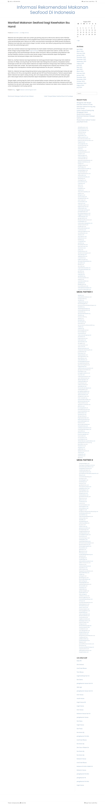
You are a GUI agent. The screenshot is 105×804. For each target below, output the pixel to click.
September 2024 (81, 83)
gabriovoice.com (83, 500)
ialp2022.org (80, 318)
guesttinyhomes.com (84, 485)
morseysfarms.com (82, 437)
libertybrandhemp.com (84, 615)
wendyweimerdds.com (83, 198)
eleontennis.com (82, 248)
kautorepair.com (82, 353)
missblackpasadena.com (85, 513)
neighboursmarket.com (84, 619)
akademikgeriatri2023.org (84, 308)
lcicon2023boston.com (83, 286)
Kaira (18, 803)
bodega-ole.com (83, 624)
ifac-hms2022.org (82, 321)
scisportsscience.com (84, 648)
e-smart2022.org (81, 241)
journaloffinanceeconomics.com (86, 643)
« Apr (78, 40)
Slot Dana (79, 721)
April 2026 (79, 49)
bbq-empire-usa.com (83, 444)
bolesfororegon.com (84, 622)
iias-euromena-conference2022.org (86, 325)
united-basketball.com (84, 523)
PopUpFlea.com (81, 188)
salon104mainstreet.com (83, 378)
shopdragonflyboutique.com (84, 429)
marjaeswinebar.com (83, 355)
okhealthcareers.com (83, 127)
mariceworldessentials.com (84, 399)
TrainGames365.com (82, 158)
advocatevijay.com (82, 254)
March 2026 (80, 51)
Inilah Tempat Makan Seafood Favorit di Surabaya (58, 96)
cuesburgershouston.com (85, 471)
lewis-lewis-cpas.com (83, 246)
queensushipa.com (82, 196)
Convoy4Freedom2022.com (84, 269)
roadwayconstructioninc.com (84, 427)
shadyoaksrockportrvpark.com (85, 350)
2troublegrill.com (83, 557)
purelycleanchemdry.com (84, 177)
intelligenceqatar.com (83, 165)
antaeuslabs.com (82, 175)
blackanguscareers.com (84, 620)
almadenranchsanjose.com (84, 253)
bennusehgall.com (82, 331)
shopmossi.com (82, 564)
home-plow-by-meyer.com (85, 486)
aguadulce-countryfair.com (84, 404)
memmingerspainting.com (84, 210)
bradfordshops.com (82, 251)
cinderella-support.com (83, 205)
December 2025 (81, 57)
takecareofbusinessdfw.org (84, 168)
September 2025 (81, 61)
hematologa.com (83, 481)
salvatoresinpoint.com (83, 224)
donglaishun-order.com (83, 396)
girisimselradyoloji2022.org (84, 313)
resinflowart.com (83, 501)
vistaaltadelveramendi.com (85, 468)
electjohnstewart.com (84, 632)
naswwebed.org (81, 258)
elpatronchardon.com (83, 394)
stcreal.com (80, 186)
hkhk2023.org (81, 272)
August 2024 (80, 85)
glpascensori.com (83, 551)
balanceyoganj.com (82, 155)
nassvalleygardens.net (84, 630)
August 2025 (80, 63)
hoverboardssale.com (83, 145)
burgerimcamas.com (83, 652)
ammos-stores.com (83, 607)
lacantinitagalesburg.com (84, 361)
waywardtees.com (82, 135)
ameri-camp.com (82, 200)
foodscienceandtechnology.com (86, 647)
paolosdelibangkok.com (83, 421)
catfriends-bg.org (82, 132)
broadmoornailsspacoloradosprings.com (88, 511)
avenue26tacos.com (83, 508)
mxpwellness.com (83, 567)
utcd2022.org (81, 315)
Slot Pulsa (79, 728)
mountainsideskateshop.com (86, 602)
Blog (14, 89)
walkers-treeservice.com (84, 562)
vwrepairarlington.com (84, 463)
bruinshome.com (83, 536)
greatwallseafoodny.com (85, 496)
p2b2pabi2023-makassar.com (85, 297)
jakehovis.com (81, 406)
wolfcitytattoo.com (83, 539)
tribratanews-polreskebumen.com (87, 635)
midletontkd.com (83, 589)
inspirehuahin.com (82, 208)
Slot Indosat (80, 664)
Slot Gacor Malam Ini (83, 747)
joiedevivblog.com (83, 612)
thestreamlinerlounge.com (85, 625)
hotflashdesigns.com (83, 216)
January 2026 (80, 55)
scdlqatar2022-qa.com (83, 302)
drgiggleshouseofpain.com (84, 215)
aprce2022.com (81, 263)
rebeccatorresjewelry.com (84, 191)
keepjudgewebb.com (84, 582)
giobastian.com (82, 549)
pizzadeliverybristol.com (83, 363)
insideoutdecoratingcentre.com (85, 223)
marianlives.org (81, 134)
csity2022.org (81, 328)
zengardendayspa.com (84, 531)
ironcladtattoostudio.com (85, 534)
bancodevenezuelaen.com (84, 138)
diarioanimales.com (82, 341)
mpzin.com (80, 185)
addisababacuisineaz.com (85, 650)
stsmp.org (80, 148)
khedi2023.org (81, 307)
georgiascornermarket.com (84, 369)
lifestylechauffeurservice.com (85, 220)
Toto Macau (80, 672)
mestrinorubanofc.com (84, 627)
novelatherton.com (83, 629)
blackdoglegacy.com (83, 490)
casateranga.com (83, 559)
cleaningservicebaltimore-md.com (87, 465)
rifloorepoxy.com (83, 552)
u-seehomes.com (82, 229)
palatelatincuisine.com (84, 488)
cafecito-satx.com (83, 526)
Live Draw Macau (82, 668)
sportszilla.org (81, 431)
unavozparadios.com (83, 345)
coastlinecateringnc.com (84, 470)
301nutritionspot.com (84, 605)
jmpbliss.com (81, 193)
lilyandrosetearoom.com (84, 544)
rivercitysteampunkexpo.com (86, 599)
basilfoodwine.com (83, 592)
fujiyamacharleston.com (83, 393)
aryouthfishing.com (83, 521)
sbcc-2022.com (81, 266)
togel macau (80, 706)
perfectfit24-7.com (82, 371)
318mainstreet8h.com (83, 381)
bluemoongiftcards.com (84, 597)
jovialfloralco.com (82, 226)
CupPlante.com (81, 183)
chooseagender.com (82, 143)
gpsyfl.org (80, 457)
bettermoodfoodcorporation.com (85, 140)
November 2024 (81, 79)
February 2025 (81, 73)
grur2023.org (81, 271)
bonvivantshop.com (82, 181)
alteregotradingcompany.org (84, 261)
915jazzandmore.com (83, 403)
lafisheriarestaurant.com (83, 401)
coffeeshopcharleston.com (84, 376)
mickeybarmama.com (83, 426)
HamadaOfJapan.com (83, 170)
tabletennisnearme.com (83, 451)
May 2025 (79, 67)
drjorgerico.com (81, 195)
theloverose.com (83, 498)
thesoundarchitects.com (84, 579)
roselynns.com (81, 153)
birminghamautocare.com (84, 409)
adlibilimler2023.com (82, 256)
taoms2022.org (81, 323)
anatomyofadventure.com (85, 584)
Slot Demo (80, 679)
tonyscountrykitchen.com (84, 411)
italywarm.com (82, 642)
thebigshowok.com (83, 493)
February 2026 (81, 53)
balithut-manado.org (82, 259)
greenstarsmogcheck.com (84, 364)
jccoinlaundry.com (82, 351)
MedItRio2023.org (82, 284)
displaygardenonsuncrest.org (85, 442)
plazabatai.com (81, 336)
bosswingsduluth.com (83, 408)
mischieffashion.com (82, 233)
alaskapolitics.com (82, 147)
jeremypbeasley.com (83, 211)
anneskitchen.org (83, 514)
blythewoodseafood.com (84, 419)
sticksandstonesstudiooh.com (86, 561)
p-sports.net (82, 503)
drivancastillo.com (83, 586)
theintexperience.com (83, 128)
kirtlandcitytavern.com (84, 604)
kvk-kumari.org (82, 645)
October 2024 (80, 81)
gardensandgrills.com (84, 591)
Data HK (79, 661)
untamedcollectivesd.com (85, 566)
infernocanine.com (83, 569)
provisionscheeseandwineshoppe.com (87, 305)
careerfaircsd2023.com (83, 281)
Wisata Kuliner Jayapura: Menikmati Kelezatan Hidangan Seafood (86, 116)
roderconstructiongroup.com (84, 335)
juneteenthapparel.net (84, 640)
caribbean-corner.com (84, 595)
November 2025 (81, 59)
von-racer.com (81, 374)
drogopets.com (81, 447)
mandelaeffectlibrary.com (84, 152)
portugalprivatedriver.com (84, 373)
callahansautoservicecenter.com (85, 368)
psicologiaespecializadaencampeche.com (88, 473)
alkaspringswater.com (83, 379)
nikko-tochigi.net (83, 594)
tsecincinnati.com (82, 333)
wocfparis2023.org (82, 298)
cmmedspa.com (82, 587)
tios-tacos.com (82, 524)
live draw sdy (80, 744)
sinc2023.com (81, 300)
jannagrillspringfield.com (83, 391)
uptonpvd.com (82, 556)
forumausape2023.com (83, 277)
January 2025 (80, 75)
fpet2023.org (81, 239)
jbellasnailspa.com (82, 412)
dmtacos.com (82, 475)
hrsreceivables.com (82, 201)
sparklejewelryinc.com (84, 533)
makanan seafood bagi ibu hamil (28, 89)
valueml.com (81, 190)
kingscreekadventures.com (84, 173)
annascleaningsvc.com (84, 538)
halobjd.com (81, 163)
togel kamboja (34, 50)
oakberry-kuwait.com (83, 384)
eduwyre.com (81, 234)
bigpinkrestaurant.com (83, 206)
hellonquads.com (82, 340)
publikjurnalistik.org (83, 638)
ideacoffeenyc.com (82, 358)
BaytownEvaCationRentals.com (85, 160)
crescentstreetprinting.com (85, 476)
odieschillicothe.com (82, 359)
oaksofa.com (81, 452)
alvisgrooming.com (82, 416)
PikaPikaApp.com (82, 167)
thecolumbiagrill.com (82, 303)
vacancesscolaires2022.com (84, 289)
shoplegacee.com (82, 180)
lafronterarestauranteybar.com (86, 543)
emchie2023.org (81, 312)
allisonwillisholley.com (84, 572)
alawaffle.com (82, 519)
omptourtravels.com (83, 634)
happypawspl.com (82, 366)
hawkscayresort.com (83, 338)
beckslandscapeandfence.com (86, 466)
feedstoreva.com (82, 446)
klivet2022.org (81, 320)
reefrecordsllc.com (83, 518)
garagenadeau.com (82, 218)
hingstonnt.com (81, 142)
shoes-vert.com (81, 346)
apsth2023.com (81, 282)
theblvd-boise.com (82, 238)
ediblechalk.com (81, 449)
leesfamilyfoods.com (83, 244)
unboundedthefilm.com (83, 130)
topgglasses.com (83, 509)
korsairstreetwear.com (84, 505)
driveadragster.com (83, 480)
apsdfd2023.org (81, 276)
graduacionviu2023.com (84, 528)
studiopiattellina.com (83, 389)
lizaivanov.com (82, 483)
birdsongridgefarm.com (84, 610)
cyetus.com (80, 249)
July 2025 (79, 65)
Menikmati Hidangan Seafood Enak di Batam (21, 96)
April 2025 (79, 69)
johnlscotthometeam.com (84, 228)
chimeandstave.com (83, 495)
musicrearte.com (82, 436)
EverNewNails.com (82, 221)
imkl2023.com (81, 279)
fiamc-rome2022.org (82, 398)
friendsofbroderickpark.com (84, 388)
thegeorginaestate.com (83, 417)
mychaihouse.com (82, 414)
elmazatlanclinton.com (83, 356)
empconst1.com (81, 203)
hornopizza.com (83, 478)
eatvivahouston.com (84, 491)
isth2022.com (81, 295)
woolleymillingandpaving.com (86, 554)
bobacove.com (81, 422)
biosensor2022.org (82, 316)
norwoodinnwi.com (83, 617)
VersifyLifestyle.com (82, 172)
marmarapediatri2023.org (84, 310)
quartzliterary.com (82, 386)
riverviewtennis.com (82, 439)
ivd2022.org (80, 326)
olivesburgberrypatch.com (85, 546)
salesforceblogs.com (83, 157)
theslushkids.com (83, 548)
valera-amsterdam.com (84, 614)
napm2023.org (81, 274)
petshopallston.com (83, 506)
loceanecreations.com (84, 609)
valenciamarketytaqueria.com (86, 516)
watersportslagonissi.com (84, 231)
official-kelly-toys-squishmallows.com (86, 441)
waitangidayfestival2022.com (84, 287)
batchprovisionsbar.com (83, 432)
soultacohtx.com (81, 454)
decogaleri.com (81, 343)
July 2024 (79, 87)
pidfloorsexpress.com (83, 137)
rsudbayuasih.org (83, 637)
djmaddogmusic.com (84, 577)
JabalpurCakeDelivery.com (84, 162)
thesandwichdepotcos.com (84, 213)
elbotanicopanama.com (83, 348)
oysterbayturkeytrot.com (85, 541)
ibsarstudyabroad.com (83, 330)
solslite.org (81, 574)
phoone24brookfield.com (84, 424)
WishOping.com (81, 178)
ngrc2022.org (81, 243)
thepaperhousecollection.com (86, 571)
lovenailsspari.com (82, 383)
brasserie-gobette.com (83, 434)
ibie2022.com (81, 264)
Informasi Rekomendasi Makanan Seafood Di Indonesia (52, 9)
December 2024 (81, 77)
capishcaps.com (81, 455)
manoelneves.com (82, 150)
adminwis (26, 32)
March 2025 (80, 71)
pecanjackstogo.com (84, 529)
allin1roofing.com (83, 581)
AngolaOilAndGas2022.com (84, 267)
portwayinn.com (82, 576)
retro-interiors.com (82, 236)
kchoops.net (82, 600)
